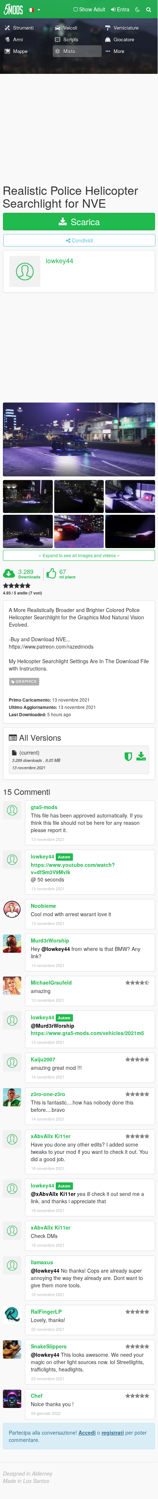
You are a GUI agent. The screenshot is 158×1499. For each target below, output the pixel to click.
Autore (64, 857)
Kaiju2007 (43, 1059)
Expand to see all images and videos (79, 555)
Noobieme (43, 905)
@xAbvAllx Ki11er (53, 1193)
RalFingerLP (46, 1311)
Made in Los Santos (26, 1480)
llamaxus (42, 1262)
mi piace (67, 577)
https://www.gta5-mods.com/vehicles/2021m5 (87, 1033)
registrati (113, 1432)
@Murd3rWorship (52, 1025)
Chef (37, 1395)
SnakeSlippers (49, 1346)
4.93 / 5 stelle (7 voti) (22, 593)
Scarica (84, 221)
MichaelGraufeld (51, 982)
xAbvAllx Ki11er (50, 1136)
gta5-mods (44, 807)
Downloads (29, 577)
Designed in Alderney (27, 1473)
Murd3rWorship (50, 940)
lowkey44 (59, 260)
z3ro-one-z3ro (48, 1094)
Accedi (87, 1432)
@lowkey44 (55, 948)
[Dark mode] (137, 9)
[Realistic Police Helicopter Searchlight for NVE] (79, 439)
